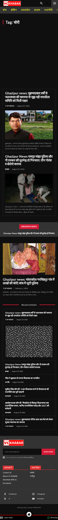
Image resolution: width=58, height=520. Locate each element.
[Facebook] (5, 494)
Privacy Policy (28, 457)
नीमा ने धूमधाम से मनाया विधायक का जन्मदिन (22, 378)
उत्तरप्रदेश (8, 396)
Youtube (40, 499)
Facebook (13, 494)
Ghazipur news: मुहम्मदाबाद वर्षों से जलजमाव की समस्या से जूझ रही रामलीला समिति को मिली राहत (27, 97)
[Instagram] (33, 494)
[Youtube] (33, 499)
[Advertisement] (29, 55)
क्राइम (7, 169)
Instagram (41, 494)
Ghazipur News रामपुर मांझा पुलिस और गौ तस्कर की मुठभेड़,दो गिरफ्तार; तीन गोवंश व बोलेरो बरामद (29, 160)
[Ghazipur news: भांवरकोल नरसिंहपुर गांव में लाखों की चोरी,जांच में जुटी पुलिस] (29, 259)
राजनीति (7, 382)
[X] (5, 499)
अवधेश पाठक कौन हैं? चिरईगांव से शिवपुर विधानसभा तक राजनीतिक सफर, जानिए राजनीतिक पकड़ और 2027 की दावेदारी (27, 405)
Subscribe (48, 452)
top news (9, 106)
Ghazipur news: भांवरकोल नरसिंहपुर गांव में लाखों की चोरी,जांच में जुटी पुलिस (28, 281)
